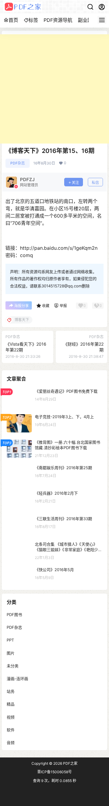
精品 (11, 704)
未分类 (12, 665)
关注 (75, 182)
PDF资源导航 (58, 20)
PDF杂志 (17, 163)
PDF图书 (14, 614)
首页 (13, 20)
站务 (11, 691)
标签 (33, 20)
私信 (95, 182)
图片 (11, 652)
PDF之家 (70, 763)
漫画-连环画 (17, 678)
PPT (10, 640)
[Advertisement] (54, 89)
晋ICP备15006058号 (54, 772)
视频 (11, 716)
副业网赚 (87, 20)
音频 (11, 742)
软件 (11, 729)
